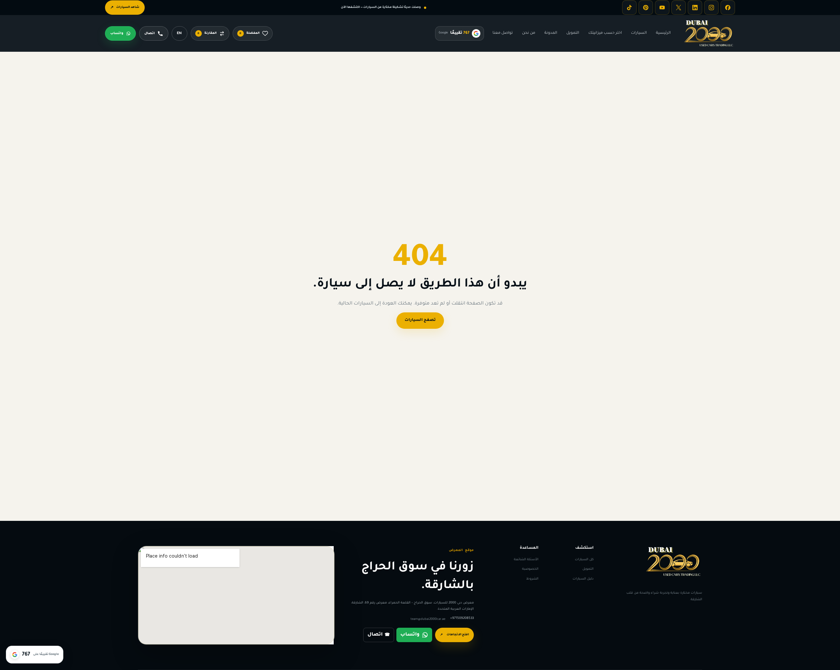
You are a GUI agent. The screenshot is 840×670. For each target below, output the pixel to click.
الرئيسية (663, 33)
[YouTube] (662, 7)
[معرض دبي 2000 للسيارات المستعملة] (708, 33)
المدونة (550, 33)
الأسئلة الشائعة (526, 560)
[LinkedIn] (695, 7)
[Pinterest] (646, 7)
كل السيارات (584, 560)
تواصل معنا (503, 33)
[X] (678, 7)
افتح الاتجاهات (454, 635)
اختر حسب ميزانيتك (605, 33)
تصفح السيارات (420, 320)
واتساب (410, 635)
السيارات (639, 33)
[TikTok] (629, 7)
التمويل (572, 33)
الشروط (532, 579)
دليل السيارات (583, 579)
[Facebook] (728, 7)
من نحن (528, 33)
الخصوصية (530, 569)
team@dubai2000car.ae (427, 619)
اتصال (379, 635)
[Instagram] (711, 7)
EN (179, 33)
